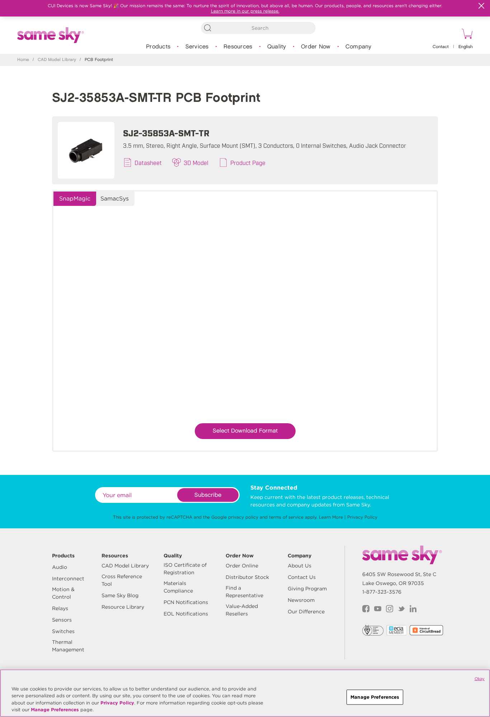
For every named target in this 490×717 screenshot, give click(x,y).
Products (158, 46)
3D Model (196, 162)
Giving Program (307, 588)
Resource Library (123, 607)
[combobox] (258, 28)
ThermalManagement (68, 645)
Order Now (315, 46)
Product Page (247, 162)
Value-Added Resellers (242, 610)
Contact (441, 47)
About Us (299, 566)
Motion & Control (63, 593)
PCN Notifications (186, 602)
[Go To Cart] (466, 35)
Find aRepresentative (244, 591)
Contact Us (302, 577)
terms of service (286, 517)
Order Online (242, 566)
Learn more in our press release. (245, 11)
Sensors (62, 620)
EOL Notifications (186, 614)
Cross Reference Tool (122, 580)
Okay (480, 678)
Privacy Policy (362, 517)
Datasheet (148, 162)
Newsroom (301, 600)
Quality (276, 46)
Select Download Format (245, 431)
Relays (60, 608)
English (465, 47)
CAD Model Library (57, 60)
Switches (63, 631)
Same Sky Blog (120, 595)
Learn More (331, 517)
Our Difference (306, 611)
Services (197, 46)
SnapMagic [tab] (74, 198)
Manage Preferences (55, 709)
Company (358, 46)
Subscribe (207, 495)
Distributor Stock (247, 577)
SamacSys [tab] (114, 198)
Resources (237, 46)
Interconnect (68, 578)
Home (23, 60)
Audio (59, 567)
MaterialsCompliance (178, 587)
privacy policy (243, 517)
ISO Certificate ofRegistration (185, 568)
